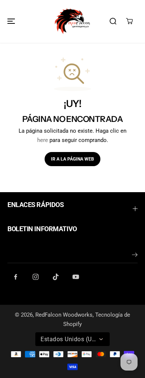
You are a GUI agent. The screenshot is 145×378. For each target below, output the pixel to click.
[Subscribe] (135, 256)
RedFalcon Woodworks (64, 314)
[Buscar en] (113, 21)
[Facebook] (15, 277)
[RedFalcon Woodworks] (72, 21)
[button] (10, 21)
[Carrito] (129, 21)
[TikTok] (56, 277)
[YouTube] (76, 277)
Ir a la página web (72, 159)
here (42, 140)
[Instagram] (36, 277)
